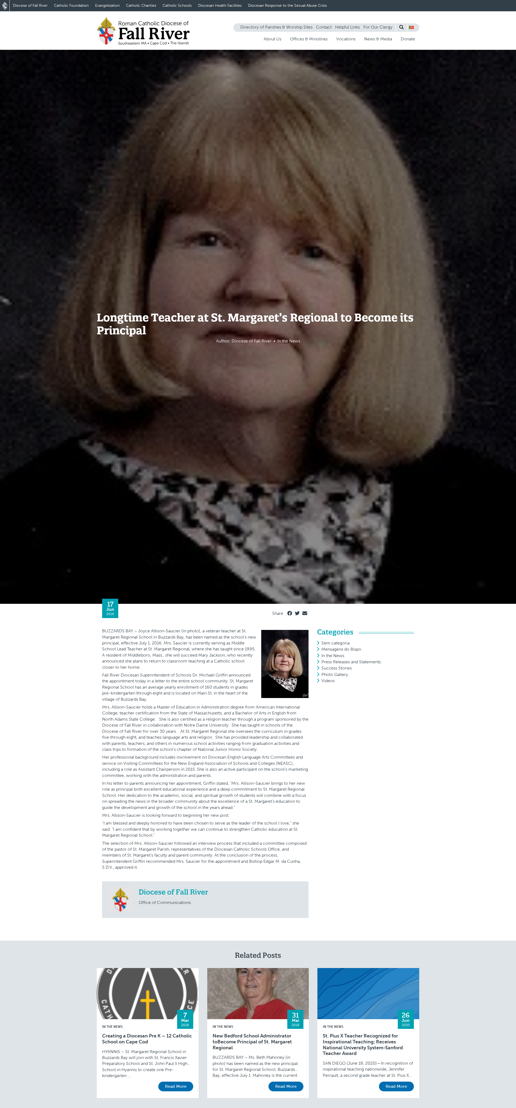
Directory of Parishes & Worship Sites (276, 27)
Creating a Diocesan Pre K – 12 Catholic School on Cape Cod (147, 1039)
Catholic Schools (177, 5)
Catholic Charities (141, 5)
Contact (324, 27)
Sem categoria (335, 643)
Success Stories (336, 668)
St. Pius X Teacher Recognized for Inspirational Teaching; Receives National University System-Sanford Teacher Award (363, 1044)
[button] (411, 27)
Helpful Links (347, 27)
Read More (176, 1086)
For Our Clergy (377, 27)
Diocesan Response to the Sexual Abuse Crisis (287, 5)
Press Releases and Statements (351, 661)
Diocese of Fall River (30, 5)
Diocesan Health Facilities (220, 5)
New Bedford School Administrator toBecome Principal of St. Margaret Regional (252, 1041)
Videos (328, 680)
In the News (332, 655)
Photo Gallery (334, 674)
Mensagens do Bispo (341, 649)
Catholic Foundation (71, 5)
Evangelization (107, 5)
